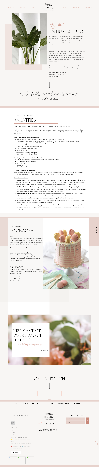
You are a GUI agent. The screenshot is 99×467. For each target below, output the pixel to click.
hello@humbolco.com (18, 279)
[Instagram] (96, 230)
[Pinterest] (96, 232)
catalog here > (35, 152)
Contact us (13, 248)
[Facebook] (96, 227)
